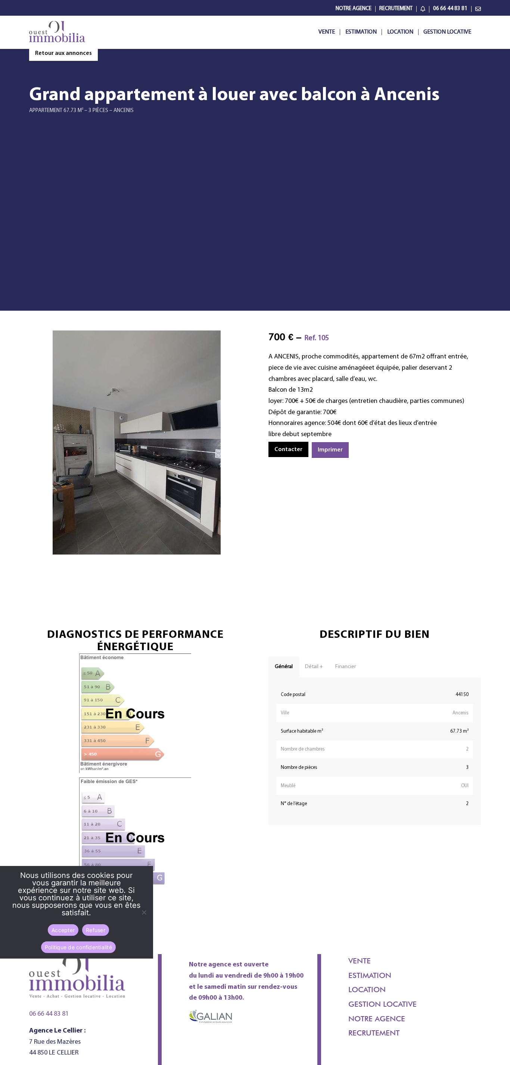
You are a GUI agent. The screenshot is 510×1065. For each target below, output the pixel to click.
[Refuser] (143, 912)
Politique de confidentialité (78, 947)
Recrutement (396, 9)
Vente (359, 960)
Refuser (95, 929)
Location (367, 989)
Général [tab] (284, 667)
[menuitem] (354, 9)
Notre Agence (353, 9)
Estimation (369, 975)
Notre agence (376, 1018)
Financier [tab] (345, 667)
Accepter (63, 929)
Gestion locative (382, 1004)
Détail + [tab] (314, 667)
